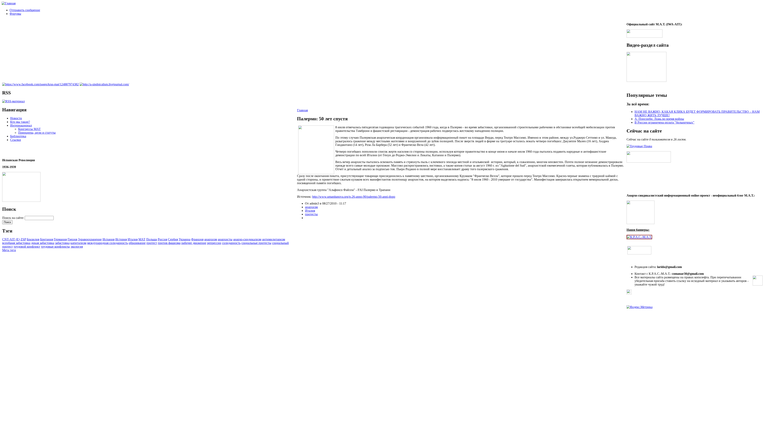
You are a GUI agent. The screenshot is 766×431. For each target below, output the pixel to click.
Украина (184, 239)
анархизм (210, 239)
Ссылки (15, 139)
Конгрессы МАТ (29, 129)
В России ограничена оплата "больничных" (664, 122)
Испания (109, 239)
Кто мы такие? (20, 122)
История (121, 239)
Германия (60, 239)
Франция (197, 239)
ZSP (23, 239)
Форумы (15, 13)
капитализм (78, 243)
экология (77, 246)
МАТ (141, 239)
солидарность (231, 243)
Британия (46, 239)
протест (151, 243)
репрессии (214, 243)
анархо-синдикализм (247, 239)
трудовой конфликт (27, 246)
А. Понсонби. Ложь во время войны (659, 119)
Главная (302, 110)
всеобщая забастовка (16, 243)
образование (137, 243)
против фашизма (169, 243)
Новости (16, 118)
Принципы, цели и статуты (37, 132)
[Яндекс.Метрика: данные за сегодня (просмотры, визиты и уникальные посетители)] (639, 307)
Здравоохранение (90, 239)
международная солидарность (107, 243)
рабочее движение (193, 243)
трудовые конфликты (55, 246)
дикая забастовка (42, 243)
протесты (311, 214)
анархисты (225, 239)
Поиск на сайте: (13, 217)
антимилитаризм (273, 239)
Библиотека (18, 136)
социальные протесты (256, 243)
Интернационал (21, 125)
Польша (151, 239)
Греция (72, 239)
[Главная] (9, 3)
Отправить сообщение (25, 10)
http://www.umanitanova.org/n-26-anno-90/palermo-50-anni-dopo (353, 196)
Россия (162, 239)
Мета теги (9, 250)
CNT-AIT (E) (11, 239)
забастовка (62, 243)
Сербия (173, 239)
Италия (133, 239)
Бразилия (33, 239)
